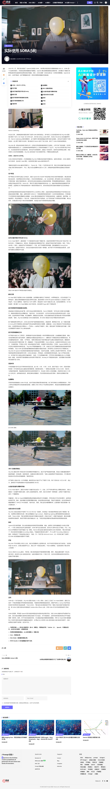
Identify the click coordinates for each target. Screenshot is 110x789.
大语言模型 (100, 764)
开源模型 (101, 762)
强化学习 (96, 767)
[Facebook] (102, 781)
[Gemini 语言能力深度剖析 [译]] (95, 727)
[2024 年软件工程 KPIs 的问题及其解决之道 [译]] (68, 727)
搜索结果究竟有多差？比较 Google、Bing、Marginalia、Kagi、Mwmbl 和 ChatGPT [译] (41, 739)
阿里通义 (90, 767)
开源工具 (94, 762)
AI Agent (102, 757)
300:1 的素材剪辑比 (48, 88)
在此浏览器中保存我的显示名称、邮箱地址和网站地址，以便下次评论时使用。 (22, 703)
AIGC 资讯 (80, 134)
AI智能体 (82, 771)
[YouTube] (107, 781)
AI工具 (93, 771)
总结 (44, 104)
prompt (96, 757)
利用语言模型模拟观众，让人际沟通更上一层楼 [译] (24, 632)
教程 (88, 771)
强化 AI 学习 (9, 45)
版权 (44, 97)
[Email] (4, 75)
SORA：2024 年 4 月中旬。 (19, 85)
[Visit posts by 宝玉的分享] (6, 58)
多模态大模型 (92, 760)
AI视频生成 (83, 774)
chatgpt (90, 774)
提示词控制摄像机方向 (18, 100)
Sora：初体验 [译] (15, 635)
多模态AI (97, 769)
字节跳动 (88, 762)
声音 (44, 101)
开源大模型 (83, 767)
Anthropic (83, 769)
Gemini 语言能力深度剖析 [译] (91, 737)
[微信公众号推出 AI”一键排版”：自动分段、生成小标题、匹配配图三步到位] (104, 157)
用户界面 (14, 88)
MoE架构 (90, 769)
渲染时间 (14, 104)
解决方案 (14, 94)
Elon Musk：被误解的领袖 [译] (18, 638)
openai (93, 764)
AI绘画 (82, 762)
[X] (105, 781)
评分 (4, 674)
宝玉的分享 (4, 742)
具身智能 (87, 764)
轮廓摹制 (45, 85)
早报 (81, 764)
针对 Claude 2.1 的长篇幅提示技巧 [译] (21, 641)
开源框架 (103, 769)
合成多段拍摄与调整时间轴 (50, 91)
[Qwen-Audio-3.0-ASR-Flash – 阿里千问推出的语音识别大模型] (104, 140)
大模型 (96, 774)
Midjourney (88, 757)
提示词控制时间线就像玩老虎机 (20, 97)
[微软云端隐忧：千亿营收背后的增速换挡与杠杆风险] (104, 149)
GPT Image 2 (83, 760)
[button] (77, 2)
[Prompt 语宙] (7, 2)
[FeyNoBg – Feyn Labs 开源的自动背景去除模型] (104, 132)
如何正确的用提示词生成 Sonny (20, 91)
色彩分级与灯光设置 (48, 94)
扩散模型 (99, 771)
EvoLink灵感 (101, 760)
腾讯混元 (103, 767)
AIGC (81, 757)
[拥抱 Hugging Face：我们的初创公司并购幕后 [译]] (14, 727)
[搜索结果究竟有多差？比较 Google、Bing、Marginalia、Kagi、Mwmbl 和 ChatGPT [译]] (41, 727)
